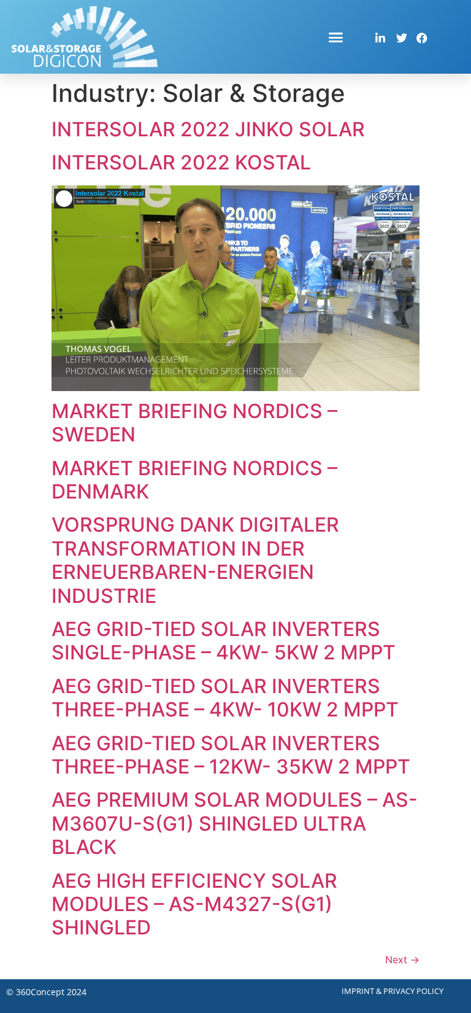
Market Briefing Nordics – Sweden (194, 422)
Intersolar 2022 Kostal (181, 162)
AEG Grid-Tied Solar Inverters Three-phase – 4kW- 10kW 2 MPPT (225, 697)
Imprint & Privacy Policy (392, 990)
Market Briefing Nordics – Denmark (194, 479)
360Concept (40, 992)
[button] (336, 37)
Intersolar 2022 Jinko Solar (208, 129)
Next (402, 959)
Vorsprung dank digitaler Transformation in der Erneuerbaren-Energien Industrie (195, 560)
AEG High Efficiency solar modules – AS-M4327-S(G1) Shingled (194, 904)
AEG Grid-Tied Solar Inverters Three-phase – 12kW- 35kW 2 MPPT (231, 754)
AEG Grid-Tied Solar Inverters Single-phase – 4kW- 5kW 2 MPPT (224, 640)
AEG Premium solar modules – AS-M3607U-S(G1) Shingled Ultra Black (235, 823)
